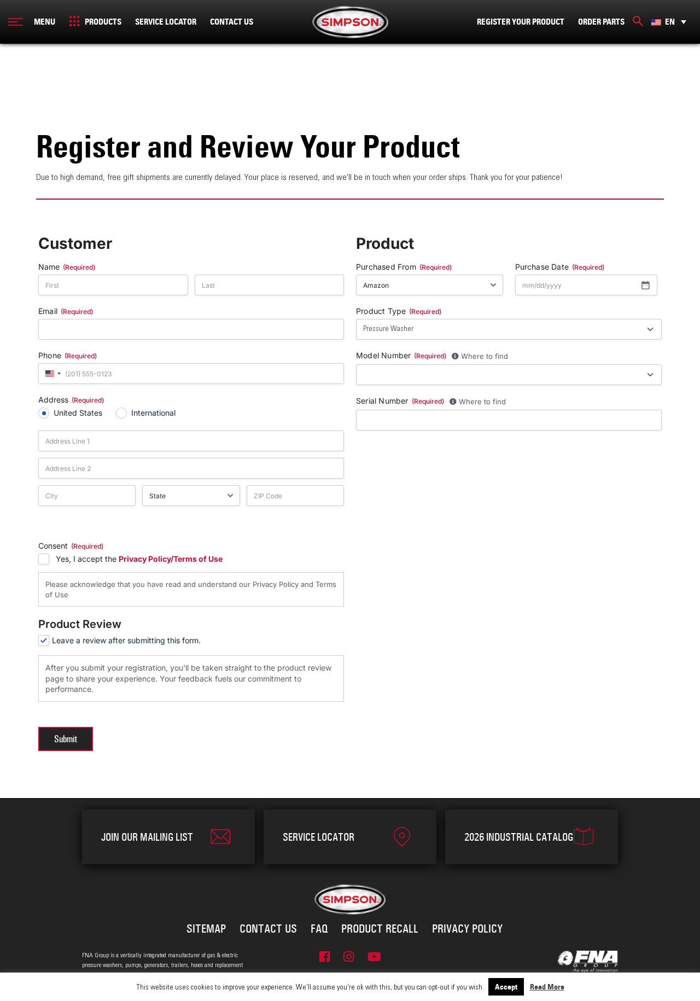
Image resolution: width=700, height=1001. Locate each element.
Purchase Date (560, 267)
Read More (547, 987)
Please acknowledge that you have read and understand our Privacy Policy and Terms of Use (190, 589)
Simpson (350, 22)
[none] (668, 22)
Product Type (398, 311)
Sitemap (206, 929)
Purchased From (404, 267)
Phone (67, 356)
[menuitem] (668, 22)
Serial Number (400, 401)
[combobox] (51, 373)
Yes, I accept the (139, 558)
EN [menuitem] (670, 22)
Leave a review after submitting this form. (126, 640)
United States (78, 412)
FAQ (319, 929)
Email (65, 311)
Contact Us (231, 22)
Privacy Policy (467, 929)
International (153, 412)
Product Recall (379, 929)
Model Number (401, 356)
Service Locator (165, 22)
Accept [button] (506, 987)
